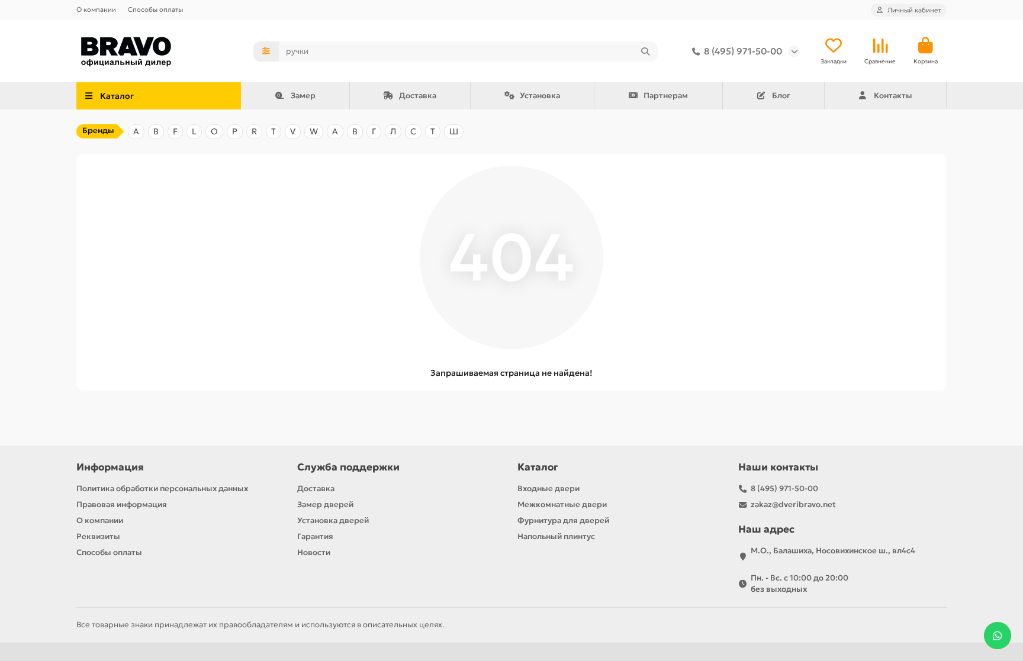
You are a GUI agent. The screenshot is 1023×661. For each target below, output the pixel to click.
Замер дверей (325, 504)
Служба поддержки (348, 467)
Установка (540, 96)
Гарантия (315, 536)
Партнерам (666, 96)
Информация (110, 467)
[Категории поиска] (266, 51)
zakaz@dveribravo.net (793, 504)
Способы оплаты (155, 9)
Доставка (417, 96)
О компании (96, 9)
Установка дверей (333, 520)
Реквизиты (98, 536)
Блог (781, 96)
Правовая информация (121, 504)
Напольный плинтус (556, 536)
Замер (303, 96)
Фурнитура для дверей (563, 520)
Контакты (893, 96)
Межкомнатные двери (562, 504)
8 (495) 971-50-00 (743, 51)
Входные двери (548, 488)
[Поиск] (645, 51)
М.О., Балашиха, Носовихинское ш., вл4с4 (833, 551)
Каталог (537, 467)
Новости (313, 552)
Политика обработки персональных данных (162, 488)
